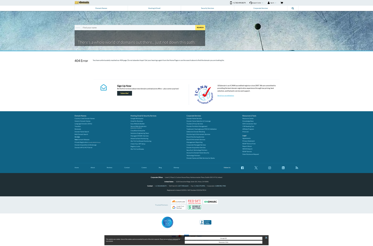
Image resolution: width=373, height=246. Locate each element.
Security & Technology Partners (196, 150)
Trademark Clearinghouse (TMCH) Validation (201, 129)
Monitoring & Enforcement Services (198, 134)
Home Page (173, 60)
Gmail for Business (137, 121)
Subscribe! (125, 93)
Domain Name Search (82, 132)
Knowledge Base (248, 121)
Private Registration (81, 142)
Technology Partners (193, 155)
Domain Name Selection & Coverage (198, 121)
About (93, 167)
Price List (245, 132)
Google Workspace (137, 118)
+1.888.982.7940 (220, 186)
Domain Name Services (194, 118)
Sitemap (176, 167)
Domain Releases (82, 139)
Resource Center (248, 118)
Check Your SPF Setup (138, 144)
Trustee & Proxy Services (194, 124)
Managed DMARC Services (140, 136)
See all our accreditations (225, 95)
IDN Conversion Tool (249, 124)
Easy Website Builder (138, 124)
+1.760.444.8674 (160, 186)
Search (200, 27)
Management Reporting (194, 142)
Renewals (78, 129)
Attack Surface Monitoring (139, 138)
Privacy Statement (248, 141)
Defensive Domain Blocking (195, 132)
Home (77, 167)
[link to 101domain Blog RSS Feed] (296, 169)
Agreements (246, 138)
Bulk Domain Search (81, 134)
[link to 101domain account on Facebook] (242, 169)
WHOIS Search (247, 149)
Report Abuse (247, 146)
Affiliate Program (248, 129)
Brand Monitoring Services (195, 137)
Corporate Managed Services (196, 145)
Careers (144, 167)
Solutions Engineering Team (140, 133)
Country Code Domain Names (85, 118)
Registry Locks (135, 146)
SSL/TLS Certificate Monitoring (141, 141)
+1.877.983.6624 (182, 186)
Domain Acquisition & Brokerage (85, 145)
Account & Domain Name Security (197, 153)
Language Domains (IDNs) (83, 124)
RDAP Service (247, 151)
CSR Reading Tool (248, 126)
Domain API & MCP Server (83, 147)
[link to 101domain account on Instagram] (269, 169)
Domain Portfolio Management (196, 126)
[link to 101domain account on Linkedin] (283, 169)
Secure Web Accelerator (139, 126)
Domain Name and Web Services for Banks (200, 158)
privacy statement (173, 239)
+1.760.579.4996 (199, 186)
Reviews (109, 167)
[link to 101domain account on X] (256, 169)
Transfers (78, 126)
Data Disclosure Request (250, 154)
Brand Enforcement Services (195, 139)
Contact (127, 167)
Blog (160, 167)
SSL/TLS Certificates (137, 149)
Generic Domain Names (82, 121)
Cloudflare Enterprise (138, 130)
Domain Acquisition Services (196, 147)
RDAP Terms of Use (248, 143)
